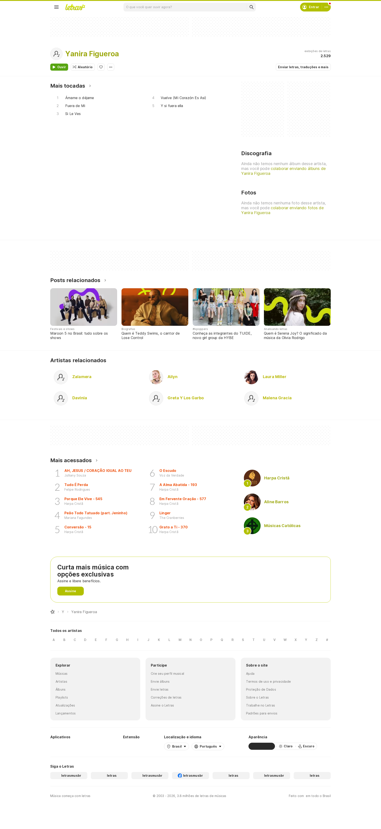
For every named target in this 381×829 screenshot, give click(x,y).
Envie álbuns (160, 681)
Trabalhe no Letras (260, 705)
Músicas (62, 673)
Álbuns (60, 689)
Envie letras (160, 689)
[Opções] (110, 67)
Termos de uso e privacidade (268, 681)
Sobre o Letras (257, 697)
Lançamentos (66, 713)
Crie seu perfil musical (167, 673)
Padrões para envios (261, 713)
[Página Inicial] (52, 612)
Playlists (62, 697)
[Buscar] (251, 7)
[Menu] (56, 7)
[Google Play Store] (62, 746)
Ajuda (250, 673)
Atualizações (65, 705)
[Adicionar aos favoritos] (101, 67)
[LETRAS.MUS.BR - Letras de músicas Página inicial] (75, 7)
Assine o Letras (162, 705)
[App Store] (88, 746)
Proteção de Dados (261, 689)
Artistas (61, 681)
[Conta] (326, 7)
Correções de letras (166, 697)
